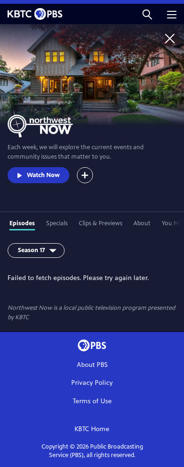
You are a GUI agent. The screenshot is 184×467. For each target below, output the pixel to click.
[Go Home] (170, 38)
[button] (147, 14)
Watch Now (43, 175)
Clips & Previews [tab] (100, 223)
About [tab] (142, 223)
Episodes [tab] (22, 223)
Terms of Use (92, 401)
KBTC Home (92, 429)
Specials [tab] (56, 223)
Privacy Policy (92, 383)
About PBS (92, 365)
